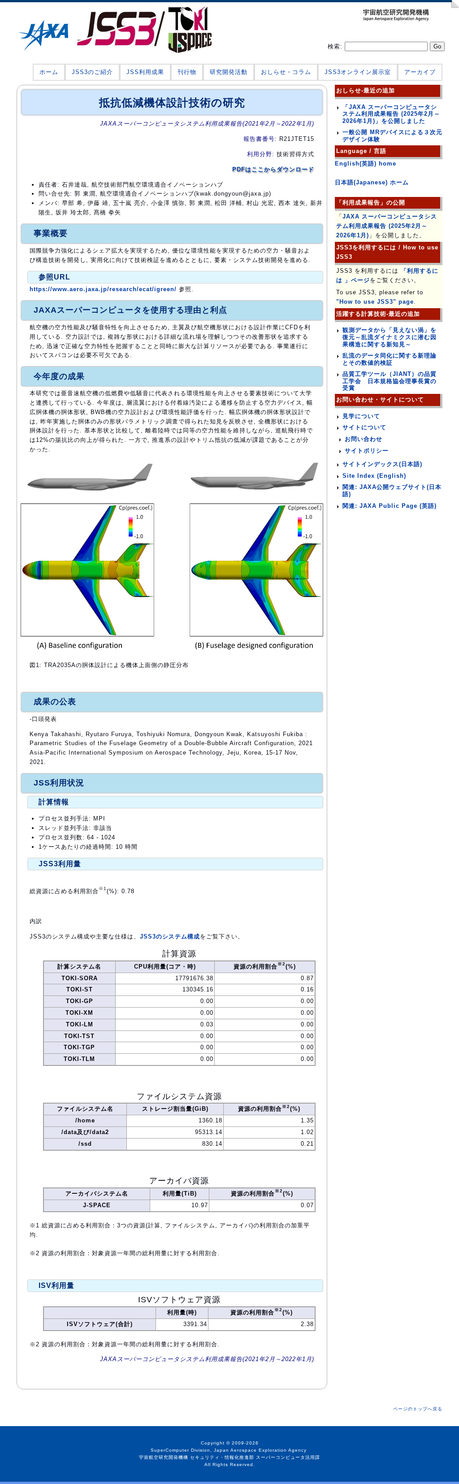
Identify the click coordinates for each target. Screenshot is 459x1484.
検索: (336, 46)
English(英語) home (365, 163)
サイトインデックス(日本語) (382, 464)
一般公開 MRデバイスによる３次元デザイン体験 (392, 136)
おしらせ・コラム (286, 72)
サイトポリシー (367, 450)
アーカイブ (420, 72)
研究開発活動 (228, 72)
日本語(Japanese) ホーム (372, 182)
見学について (361, 416)
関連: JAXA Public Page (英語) (389, 505)
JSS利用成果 (145, 72)
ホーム (48, 72)
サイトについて (364, 427)
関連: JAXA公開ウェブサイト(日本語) (392, 491)
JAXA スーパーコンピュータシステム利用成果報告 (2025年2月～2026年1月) (386, 226)
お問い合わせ (363, 439)
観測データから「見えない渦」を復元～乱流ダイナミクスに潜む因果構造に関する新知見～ (389, 337)
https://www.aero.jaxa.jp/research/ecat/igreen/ (103, 289)
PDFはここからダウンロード (273, 169)
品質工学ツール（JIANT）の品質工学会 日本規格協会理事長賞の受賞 (389, 381)
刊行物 (187, 72)
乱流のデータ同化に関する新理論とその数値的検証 (389, 359)
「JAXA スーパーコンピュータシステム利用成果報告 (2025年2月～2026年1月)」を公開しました (391, 114)
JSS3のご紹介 (92, 72)
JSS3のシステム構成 (170, 936)
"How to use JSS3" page (375, 301)
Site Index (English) (374, 475)
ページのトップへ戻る (417, 1408)
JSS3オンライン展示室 (358, 72)
